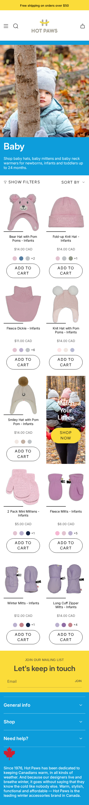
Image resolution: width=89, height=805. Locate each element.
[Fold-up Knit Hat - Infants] (65, 212)
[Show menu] (5, 26)
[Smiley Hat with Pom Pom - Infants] (23, 395)
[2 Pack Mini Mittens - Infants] (23, 487)
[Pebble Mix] (28, 258)
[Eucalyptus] (71, 258)
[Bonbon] (57, 533)
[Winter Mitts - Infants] (23, 578)
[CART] (82, 26)
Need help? (16, 738)
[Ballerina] (59, 350)
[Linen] (66, 350)
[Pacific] (28, 533)
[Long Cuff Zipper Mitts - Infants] (65, 578)
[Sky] (21, 258)
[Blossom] (15, 258)
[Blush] (21, 625)
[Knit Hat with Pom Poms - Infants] (65, 304)
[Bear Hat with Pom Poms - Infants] (23, 212)
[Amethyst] (64, 625)
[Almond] (23, 442)
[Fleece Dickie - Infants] (23, 304)
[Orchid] (72, 350)
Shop (9, 722)
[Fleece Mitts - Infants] (65, 487)
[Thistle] (21, 350)
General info (17, 705)
